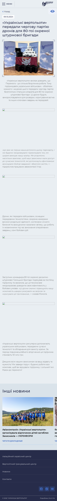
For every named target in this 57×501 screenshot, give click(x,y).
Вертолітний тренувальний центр (19, 464)
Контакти (7, 479)
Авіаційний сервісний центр (16, 456)
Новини (6, 471)
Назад (7, 11)
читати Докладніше (12, 441)
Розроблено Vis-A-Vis (47, 498)
